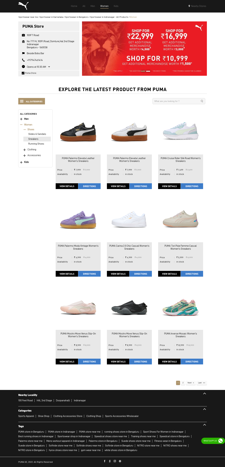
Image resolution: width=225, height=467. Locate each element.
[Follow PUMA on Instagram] (115, 461)
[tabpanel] (144, 48)
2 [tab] (147, 71)
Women (28, 125)
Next (190, 383)
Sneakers (33, 139)
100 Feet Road (25, 400)
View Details (67, 186)
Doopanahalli (63, 400)
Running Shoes (36, 144)
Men (26, 119)
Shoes (31, 129)
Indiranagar (80, 400)
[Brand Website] (120, 461)
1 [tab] (142, 71)
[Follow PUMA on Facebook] (104, 461)
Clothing (32, 149)
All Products (122, 17)
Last (200, 383)
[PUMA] (23, 6)
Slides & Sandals (37, 134)
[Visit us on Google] (110, 461)
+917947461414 (35, 60)
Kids (26, 162)
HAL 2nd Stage (44, 400)
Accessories (34, 155)
